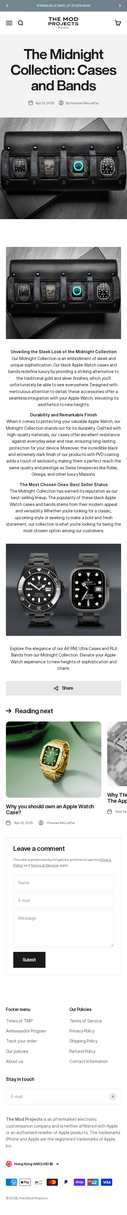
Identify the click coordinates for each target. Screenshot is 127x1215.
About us (14, 1061)
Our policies (17, 1051)
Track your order (21, 1041)
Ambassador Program (26, 1031)
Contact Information (88, 1061)
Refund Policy (82, 1051)
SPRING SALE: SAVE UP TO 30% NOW (64, 5)
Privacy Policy (82, 1031)
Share (67, 688)
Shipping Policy (83, 1041)
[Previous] (7, 6)
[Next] (120, 6)
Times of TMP (19, 1021)
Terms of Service (44, 865)
